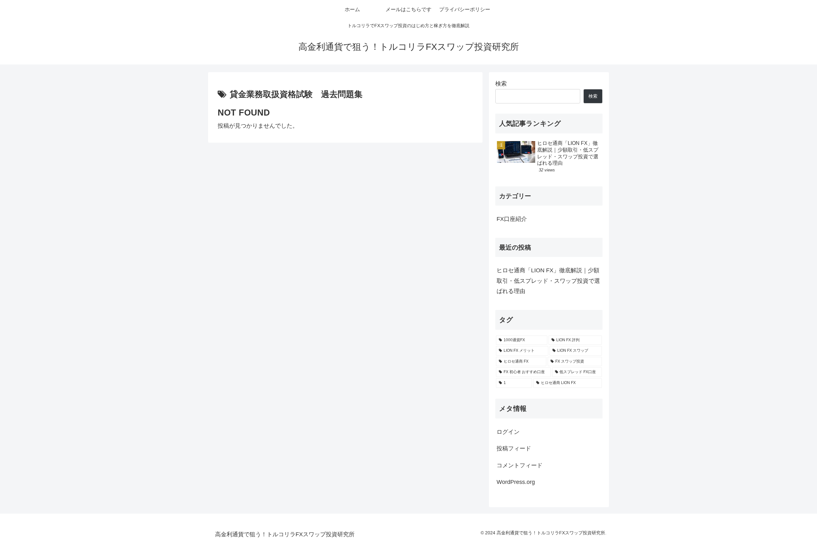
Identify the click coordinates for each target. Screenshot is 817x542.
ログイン (508, 432)
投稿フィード (514, 448)
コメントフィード (520, 465)
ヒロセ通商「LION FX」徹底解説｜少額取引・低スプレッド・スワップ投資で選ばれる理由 (548, 280)
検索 (501, 83)
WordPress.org (516, 482)
